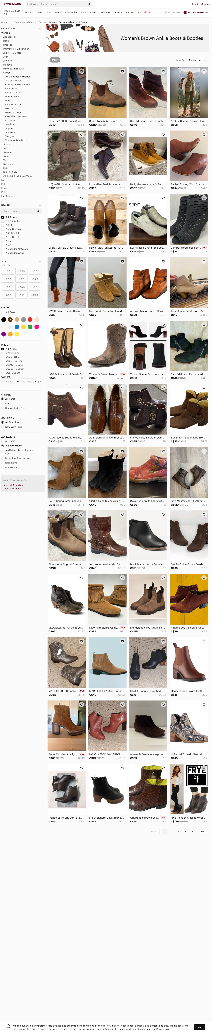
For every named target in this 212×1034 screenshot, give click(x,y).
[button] (33, 4)
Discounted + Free (15, 408)
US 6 (34, 271)
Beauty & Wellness (100, 12)
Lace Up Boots (13, 104)
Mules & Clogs (13, 112)
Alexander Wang (14, 252)
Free (7, 403)
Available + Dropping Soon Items (20, 452)
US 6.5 (8, 279)
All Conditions (13, 422)
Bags (6, 40)
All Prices (11, 348)
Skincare (8, 164)
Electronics (71, 12)
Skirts (6, 148)
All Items (10, 398)
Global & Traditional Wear (17, 176)
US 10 (21, 295)
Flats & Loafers (13, 92)
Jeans (6, 56)
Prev (154, 831)
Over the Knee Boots (16, 116)
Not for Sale (12, 467)
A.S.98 (9, 225)
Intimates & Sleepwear (16, 48)
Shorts (6, 144)
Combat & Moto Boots (17, 84)
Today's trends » (12, 488)
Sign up (205, 4)
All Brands (11, 217)
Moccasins (11, 108)
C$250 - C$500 (15, 368)
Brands (118, 12)
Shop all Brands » (13, 485)
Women (29, 12)
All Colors (11, 312)
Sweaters (8, 152)
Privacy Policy (163, 1029)
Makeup (7, 64)
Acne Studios (13, 229)
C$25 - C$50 (13, 356)
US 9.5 (8, 295)
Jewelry (7, 60)
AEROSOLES (12, 236)
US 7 (21, 279)
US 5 (8, 271)
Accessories (10, 36)
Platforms (10, 120)
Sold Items (11, 462)
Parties (130, 12)
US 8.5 (21, 287)
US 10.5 (35, 295)
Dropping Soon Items (17, 458)
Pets (83, 12)
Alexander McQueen (16, 248)
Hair (5, 168)
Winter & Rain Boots (16, 140)
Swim (6, 156)
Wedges (9, 136)
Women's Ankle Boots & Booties (30, 22)
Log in (195, 4)
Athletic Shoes (13, 80)
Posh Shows (144, 12)
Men (39, 12)
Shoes (6, 72)
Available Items (14, 445)
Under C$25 (12, 352)
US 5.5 (21, 271)
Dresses (7, 44)
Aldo (8, 244)
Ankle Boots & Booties (17, 76)
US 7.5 (34, 279)
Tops (6, 160)
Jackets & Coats (12, 52)
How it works (173, 12)
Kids (48, 12)
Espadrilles (11, 88)
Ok (199, 1027)
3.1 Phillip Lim (13, 221)
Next (204, 831)
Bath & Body (10, 172)
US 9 (34, 287)
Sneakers (10, 132)
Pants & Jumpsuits (13, 68)
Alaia (8, 240)
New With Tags (13, 426)
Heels (8, 100)
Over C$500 (13, 372)
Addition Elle (12, 233)
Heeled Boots (12, 96)
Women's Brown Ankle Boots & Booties (68, 22)
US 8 (8, 287)
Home (57, 12)
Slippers (10, 128)
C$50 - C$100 (14, 360)
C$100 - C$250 (14, 364)
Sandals (9, 124)
